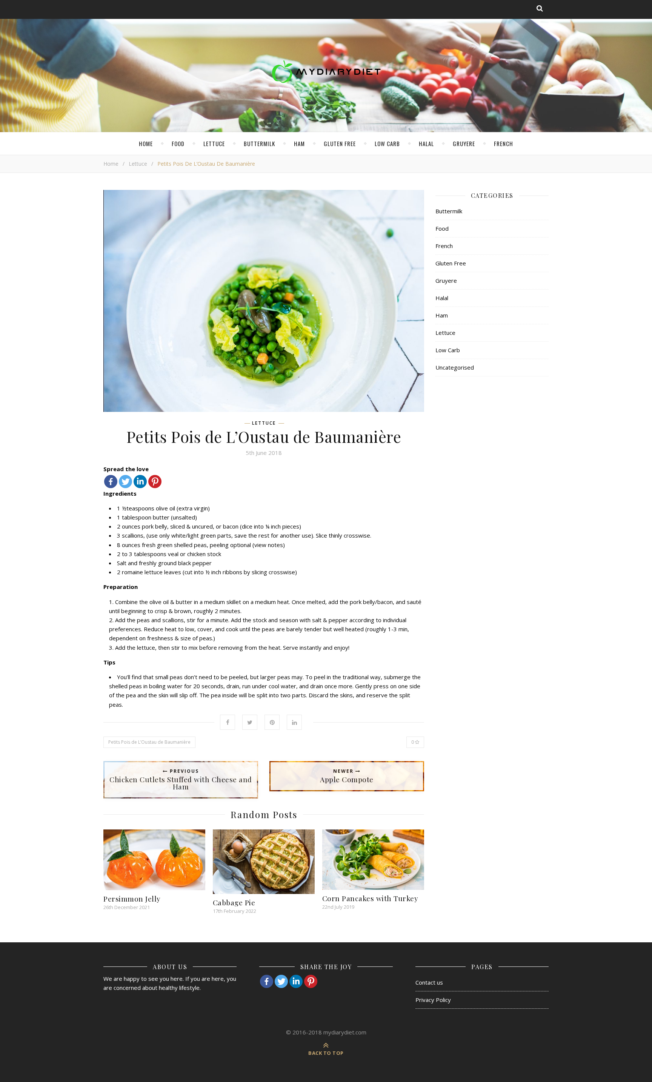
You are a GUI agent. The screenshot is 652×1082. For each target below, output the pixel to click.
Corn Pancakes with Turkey (370, 898)
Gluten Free (340, 143)
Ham (299, 143)
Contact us (429, 982)
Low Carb (387, 143)
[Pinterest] (154, 481)
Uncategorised (454, 367)
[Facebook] (110, 481)
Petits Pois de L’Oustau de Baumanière (149, 742)
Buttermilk (259, 143)
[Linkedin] (140, 481)
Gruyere (464, 143)
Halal (426, 143)
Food (178, 143)
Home (146, 143)
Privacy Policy (433, 999)
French (503, 143)
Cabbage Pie (234, 902)
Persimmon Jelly (132, 898)
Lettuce (214, 143)
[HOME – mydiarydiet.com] (326, 72)
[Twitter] (125, 481)
